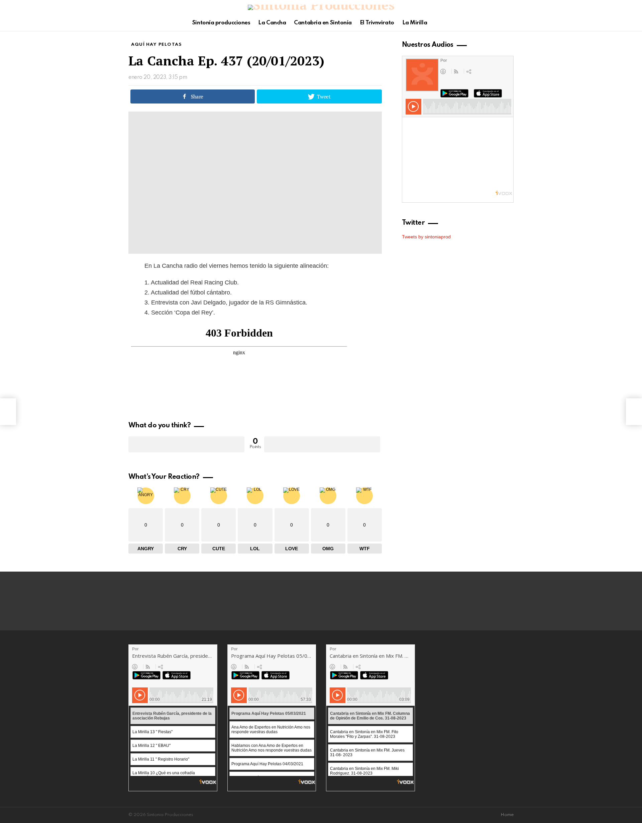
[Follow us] (498, 23)
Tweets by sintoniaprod (426, 236)
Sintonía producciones (221, 23)
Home (507, 815)
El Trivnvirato (377, 23)
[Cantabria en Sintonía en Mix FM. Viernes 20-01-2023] (8, 411)
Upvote (186, 444)
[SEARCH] (510, 23)
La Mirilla (414, 23)
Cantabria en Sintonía (323, 23)
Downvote (322, 444)
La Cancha (272, 23)
